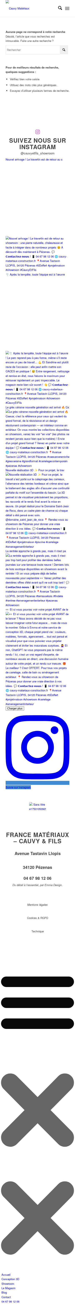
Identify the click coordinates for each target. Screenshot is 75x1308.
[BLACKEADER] (31, 8)
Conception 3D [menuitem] (10, 1279)
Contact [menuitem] (6, 1297)
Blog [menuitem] (4, 1292)
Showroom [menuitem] (7, 1284)
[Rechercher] (58, 8)
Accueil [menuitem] (5, 1275)
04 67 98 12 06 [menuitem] (10, 1301)
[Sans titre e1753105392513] (37, 810)
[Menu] (67, 8)
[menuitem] (58, 8)
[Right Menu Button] (37, 1270)
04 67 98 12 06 (37, 878)
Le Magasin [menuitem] (8, 1288)
